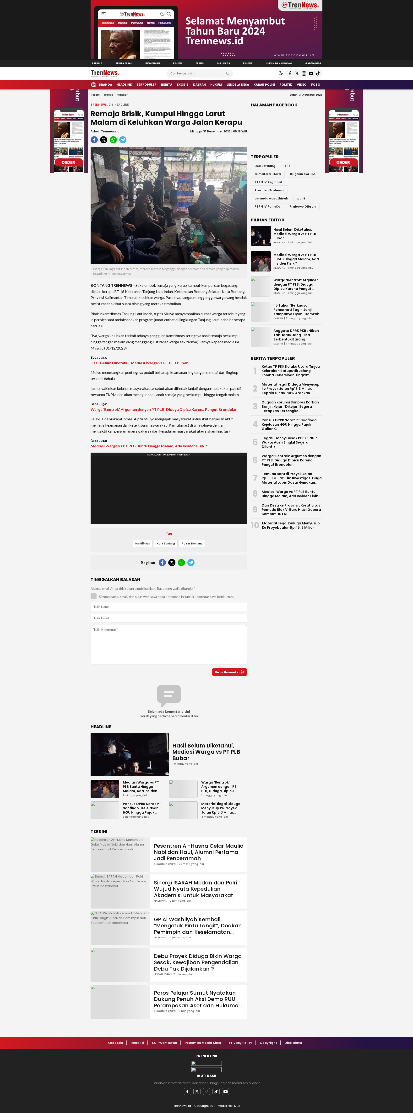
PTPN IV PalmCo (267, 206)
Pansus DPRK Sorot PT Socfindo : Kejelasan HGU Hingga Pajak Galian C (142, 810)
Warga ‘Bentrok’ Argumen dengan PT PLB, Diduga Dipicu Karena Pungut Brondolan (164, 409)
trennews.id (101, 105)
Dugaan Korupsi (303, 174)
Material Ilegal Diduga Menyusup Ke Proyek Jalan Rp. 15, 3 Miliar (291, 525)
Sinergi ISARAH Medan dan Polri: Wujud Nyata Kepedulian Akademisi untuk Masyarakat (196, 889)
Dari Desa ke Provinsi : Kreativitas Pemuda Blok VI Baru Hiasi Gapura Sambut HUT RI (291, 509)
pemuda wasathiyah (271, 198)
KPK (287, 166)
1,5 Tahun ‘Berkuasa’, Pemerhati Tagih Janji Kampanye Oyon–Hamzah (296, 309)
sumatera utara (268, 174)
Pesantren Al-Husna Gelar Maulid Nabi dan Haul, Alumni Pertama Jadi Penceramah (199, 852)
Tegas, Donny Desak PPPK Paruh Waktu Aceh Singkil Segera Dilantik (290, 442)
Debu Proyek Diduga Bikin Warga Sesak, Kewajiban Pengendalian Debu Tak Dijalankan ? (198, 962)
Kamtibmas (142, 543)
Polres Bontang (192, 543)
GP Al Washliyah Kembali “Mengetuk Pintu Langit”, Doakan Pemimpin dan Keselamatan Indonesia (198, 929)
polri (301, 198)
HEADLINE (121, 105)
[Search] (228, 73)
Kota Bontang (166, 543)
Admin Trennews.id (105, 131)
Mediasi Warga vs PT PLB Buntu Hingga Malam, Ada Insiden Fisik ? (149, 446)
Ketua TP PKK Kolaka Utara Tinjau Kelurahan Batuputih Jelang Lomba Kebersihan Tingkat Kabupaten (291, 373)
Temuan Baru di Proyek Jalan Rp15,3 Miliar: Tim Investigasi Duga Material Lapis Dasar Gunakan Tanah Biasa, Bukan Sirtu (292, 480)
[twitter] (197, 1091)
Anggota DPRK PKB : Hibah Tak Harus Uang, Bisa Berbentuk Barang (296, 335)
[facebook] (187, 1091)
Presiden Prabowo (269, 190)
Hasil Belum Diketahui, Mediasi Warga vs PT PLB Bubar (139, 363)
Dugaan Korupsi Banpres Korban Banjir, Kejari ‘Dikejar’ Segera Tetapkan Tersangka (290, 406)
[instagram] (206, 1091)
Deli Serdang (265, 166)
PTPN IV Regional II (269, 182)
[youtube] (225, 1091)
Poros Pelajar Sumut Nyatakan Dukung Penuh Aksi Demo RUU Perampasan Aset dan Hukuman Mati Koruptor (198, 1002)
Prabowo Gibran (302, 206)
